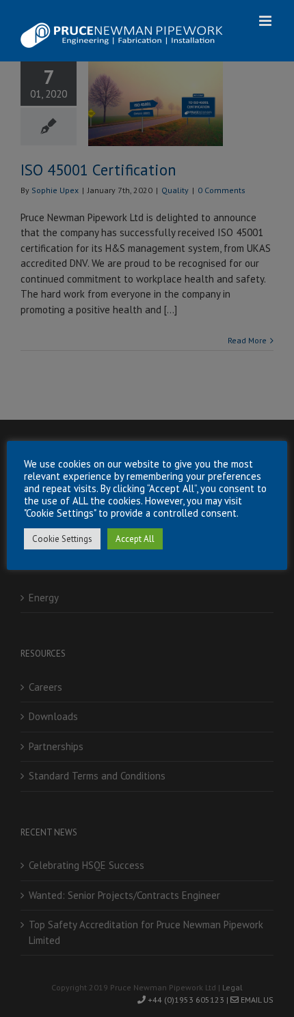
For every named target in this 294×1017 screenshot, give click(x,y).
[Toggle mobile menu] (266, 21)
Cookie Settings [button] (62, 539)
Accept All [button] (135, 539)
